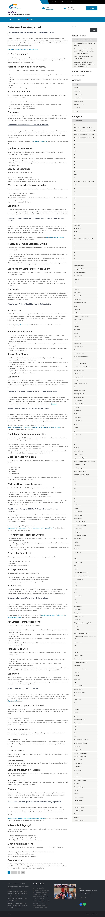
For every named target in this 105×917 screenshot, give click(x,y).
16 (74, 161)
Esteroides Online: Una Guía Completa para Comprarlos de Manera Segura (36, 219)
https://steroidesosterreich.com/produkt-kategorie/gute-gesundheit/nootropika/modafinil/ (34, 427)
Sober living (77, 699)
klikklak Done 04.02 (79, 522)
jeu (75, 495)
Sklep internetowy (79, 692)
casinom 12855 (78, 343)
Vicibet (76, 773)
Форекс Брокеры (79, 820)
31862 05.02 (77, 225)
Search (74, 27)
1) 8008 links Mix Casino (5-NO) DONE (84, 137)
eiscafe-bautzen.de (79, 390)
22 (75, 191)
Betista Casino (78, 296)
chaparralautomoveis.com (81, 356)
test (75, 729)
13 (74, 151)
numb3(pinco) (78, 596)
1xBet (75, 174)
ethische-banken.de (79, 397)
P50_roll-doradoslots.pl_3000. (82, 623)
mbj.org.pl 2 (77, 539)
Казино (76, 793)
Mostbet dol (77, 552)
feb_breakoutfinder (79, 404)
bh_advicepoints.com (80, 303)
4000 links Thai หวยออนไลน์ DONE (83, 238)
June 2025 (77, 108)
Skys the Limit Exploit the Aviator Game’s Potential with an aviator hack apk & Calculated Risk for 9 (84, 64)
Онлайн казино (78, 810)
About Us (19, 19)
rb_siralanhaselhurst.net (81, 662)
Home (11, 19)
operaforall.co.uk (78, 616)
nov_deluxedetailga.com (81, 572)
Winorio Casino (78, 777)
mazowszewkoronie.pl (80, 535)
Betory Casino (78, 299)
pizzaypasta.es (78, 642)
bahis (75, 286)
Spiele (76, 713)
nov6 (75, 592)
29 (75, 215)
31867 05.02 (77, 228)
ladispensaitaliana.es (80, 525)
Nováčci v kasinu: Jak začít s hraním (23, 688)
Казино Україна (78, 800)
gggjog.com (77, 434)
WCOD (12, 11)
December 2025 (78, 101)
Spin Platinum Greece (80, 719)
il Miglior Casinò (78, 454)
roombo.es (77, 672)
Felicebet (77, 407)
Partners (76, 630)
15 (74, 158)
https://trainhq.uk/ (22, 325)
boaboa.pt (77, 309)
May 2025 (76, 111)
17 (74, 164)
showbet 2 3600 (78, 689)
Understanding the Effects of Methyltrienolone (28, 598)
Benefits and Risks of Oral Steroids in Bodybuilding (29, 304)
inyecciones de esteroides (40, 142)
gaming (76, 431)
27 (75, 208)
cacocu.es (76, 326)
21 (74, 188)
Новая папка (77, 804)
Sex (75, 682)
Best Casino (77, 292)
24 (75, 198)
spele (75, 702)
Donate (91, 8)
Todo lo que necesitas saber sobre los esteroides (28, 124)
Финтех (76, 817)
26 (75, 205)
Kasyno (76, 508)
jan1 (75, 478)
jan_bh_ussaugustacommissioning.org (84, 461)
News (75, 565)
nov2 (75, 582)
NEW (75, 559)
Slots (75, 696)
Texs (75, 733)
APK (75, 282)
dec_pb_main (78, 380)
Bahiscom (76, 289)
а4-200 (76, 790)
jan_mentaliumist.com (80, 471)
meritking (77, 545)
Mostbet (76, 549)
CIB (75, 360)
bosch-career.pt (78, 319)
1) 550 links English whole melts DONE (84, 131)
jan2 (75, 481)
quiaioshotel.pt (78, 655)
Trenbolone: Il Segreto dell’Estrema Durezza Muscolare (31, 32)
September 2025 (79, 104)
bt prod (76, 323)
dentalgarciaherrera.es (80, 383)
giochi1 (76, 441)
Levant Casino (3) (78, 528)
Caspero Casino (78, 346)
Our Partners (77, 619)
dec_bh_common (79, 370)
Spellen (76, 709)
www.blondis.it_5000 (80, 780)
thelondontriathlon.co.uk (81, 740)
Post (75, 645)
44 (75, 242)
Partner (76, 626)
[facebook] (96, 2)
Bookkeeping (78, 313)
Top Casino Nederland (80, 756)
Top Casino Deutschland (80, 753)
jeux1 (75, 501)
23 (74, 195)
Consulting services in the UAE (82, 367)
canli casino (77, 330)
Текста (76, 814)
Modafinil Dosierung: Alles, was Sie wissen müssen (29, 408)
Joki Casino (77, 505)
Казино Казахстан (79, 797)
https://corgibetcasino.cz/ (15, 701)
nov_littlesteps (78, 579)
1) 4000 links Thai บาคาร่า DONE (83, 127)
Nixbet (76, 569)
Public (76, 652)
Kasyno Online (78, 512)
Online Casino (78, 606)
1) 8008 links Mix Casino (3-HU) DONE (84, 134)
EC (75, 387)
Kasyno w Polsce (78, 515)
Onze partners (78, 613)
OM (75, 599)
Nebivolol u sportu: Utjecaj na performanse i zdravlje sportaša (34, 801)
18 (74, 168)
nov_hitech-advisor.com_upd (82, 576)
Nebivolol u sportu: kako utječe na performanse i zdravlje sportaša (26, 818)
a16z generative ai (79, 265)
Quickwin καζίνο (78, 659)
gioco (75, 444)
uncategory (77, 767)
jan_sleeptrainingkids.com (81, 474)
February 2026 (78, 94)
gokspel (76, 448)
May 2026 (76, 84)
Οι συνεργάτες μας (79, 787)
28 (75, 212)
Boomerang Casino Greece (81, 316)
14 (74, 154)
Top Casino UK (78, 760)
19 (74, 171)
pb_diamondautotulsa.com (81, 633)
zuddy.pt (76, 783)
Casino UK (77, 336)
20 (75, 185)
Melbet (76, 542)
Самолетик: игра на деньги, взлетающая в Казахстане (32, 391)
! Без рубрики (78, 121)
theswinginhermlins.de (80, 743)
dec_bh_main (78, 373)
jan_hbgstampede (79, 468)
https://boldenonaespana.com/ (55, 237)
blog (75, 306)
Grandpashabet (78, 451)
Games (76, 427)
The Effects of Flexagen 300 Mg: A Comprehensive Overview (33, 509)
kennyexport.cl (78, 518)
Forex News (77, 417)
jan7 (75, 491)
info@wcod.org (50, 9)
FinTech (76, 414)
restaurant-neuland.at (80, 669)
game (75, 424)
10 (74, 141)
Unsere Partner (78, 770)
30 (74, 222)
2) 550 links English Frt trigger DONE (84, 181)
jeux (75, 498)
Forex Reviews (78, 421)
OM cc (75, 603)
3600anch (76, 232)
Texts (75, 736)
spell (75, 706)
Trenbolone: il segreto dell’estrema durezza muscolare (23, 49)
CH (75, 350)
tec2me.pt (77, 726)
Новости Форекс (79, 807)
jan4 (75, 488)
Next (23, 872)
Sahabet (76, 676)
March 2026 (77, 91)
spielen (76, 716)
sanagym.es (77, 679)
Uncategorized (78, 763)
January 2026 (78, 98)
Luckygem (77, 532)
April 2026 (77, 87)
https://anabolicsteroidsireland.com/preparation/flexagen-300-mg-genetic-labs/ (31, 528)
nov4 (75, 589)
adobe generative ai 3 (80, 272)
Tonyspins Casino (79, 750)
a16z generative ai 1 (79, 269)
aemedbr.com (78, 276)
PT (75, 649)
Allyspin (76, 279)
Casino (76, 333)
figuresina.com (78, 410)
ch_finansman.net (79, 353)
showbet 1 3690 (78, 686)
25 (74, 201)
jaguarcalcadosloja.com (80, 458)
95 (74, 262)
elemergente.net (79, 394)
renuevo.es (77, 665)
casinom (76, 340)
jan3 (75, 485)
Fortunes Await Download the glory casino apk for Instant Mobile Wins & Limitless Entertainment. (84, 51)
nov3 (75, 586)
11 (74, 144)
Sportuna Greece (79, 723)
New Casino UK (78, 562)
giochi (75, 437)
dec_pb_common (79, 377)
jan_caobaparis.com (79, 464)
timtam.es (77, 746)
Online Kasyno (78, 609)
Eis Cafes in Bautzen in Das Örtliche (83, 40)
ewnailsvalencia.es (79, 400)
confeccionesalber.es (80, 363)
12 (74, 147)
